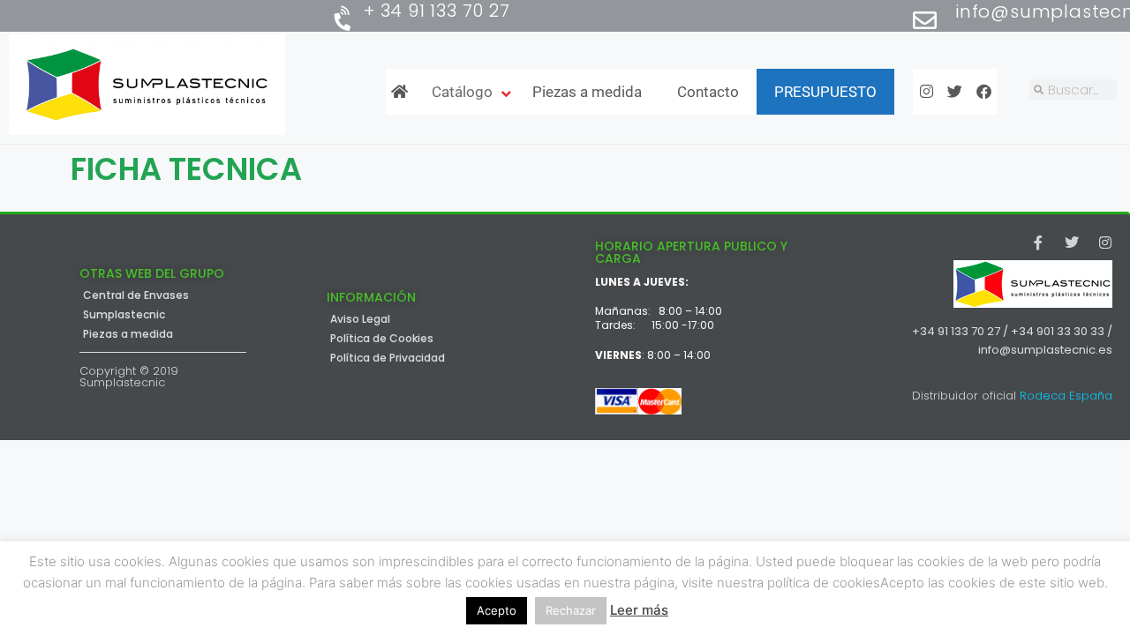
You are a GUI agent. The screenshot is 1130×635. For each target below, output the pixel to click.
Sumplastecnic (124, 315)
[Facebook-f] (1038, 242)
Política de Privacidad (387, 358)
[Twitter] (1072, 242)
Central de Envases (136, 295)
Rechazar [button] (571, 610)
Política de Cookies (381, 338)
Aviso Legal (360, 319)
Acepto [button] (496, 610)
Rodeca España (1066, 395)
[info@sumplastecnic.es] (925, 20)
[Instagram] (1105, 242)
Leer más (639, 609)
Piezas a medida (128, 334)
